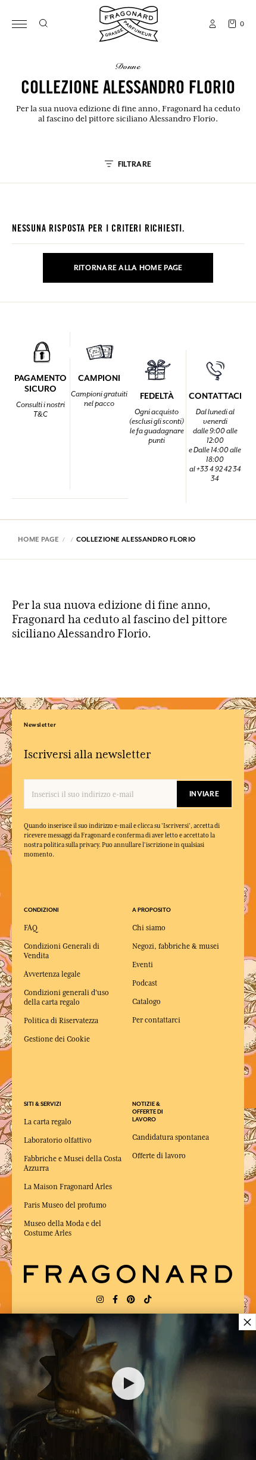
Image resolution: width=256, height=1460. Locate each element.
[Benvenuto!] (128, 22)
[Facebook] (115, 1299)
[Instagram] (100, 1299)
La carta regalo (47, 1122)
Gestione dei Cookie (57, 1039)
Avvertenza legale (52, 974)
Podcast (144, 983)
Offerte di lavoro (159, 1156)
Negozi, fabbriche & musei (175, 946)
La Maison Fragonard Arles (68, 1187)
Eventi (142, 965)
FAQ (31, 928)
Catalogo (146, 1002)
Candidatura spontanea (170, 1137)
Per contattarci (156, 1020)
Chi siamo (149, 928)
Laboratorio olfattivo (58, 1140)
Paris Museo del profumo (65, 1205)
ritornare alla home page (128, 268)
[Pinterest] (131, 1299)
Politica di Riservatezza (61, 1021)
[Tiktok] (147, 1299)
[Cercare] (43, 23)
